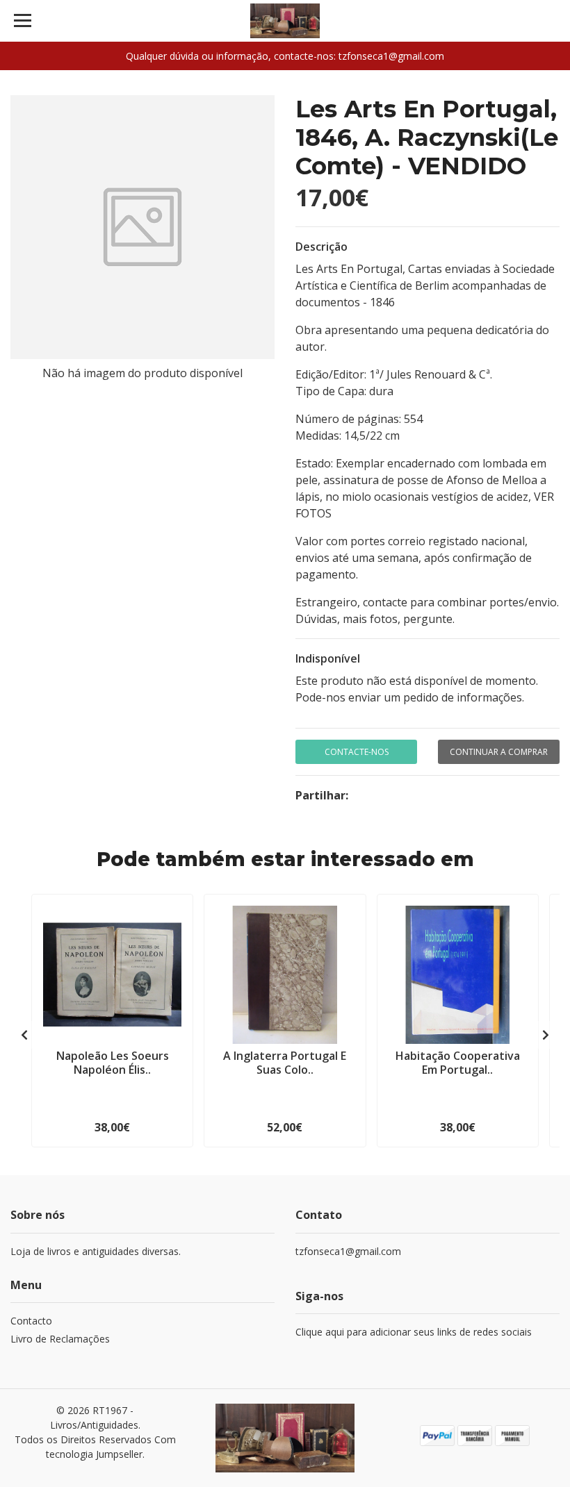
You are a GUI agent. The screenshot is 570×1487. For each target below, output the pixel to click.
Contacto (31, 1320)
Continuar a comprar (499, 752)
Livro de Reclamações (60, 1338)
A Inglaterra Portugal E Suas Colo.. (284, 1062)
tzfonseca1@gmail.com (348, 1251)
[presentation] (24, 1035)
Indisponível (327, 658)
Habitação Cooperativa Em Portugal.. (458, 1062)
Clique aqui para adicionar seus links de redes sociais (413, 1331)
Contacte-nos (357, 752)
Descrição (321, 246)
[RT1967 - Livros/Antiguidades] (285, 21)
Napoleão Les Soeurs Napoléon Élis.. (112, 1062)
